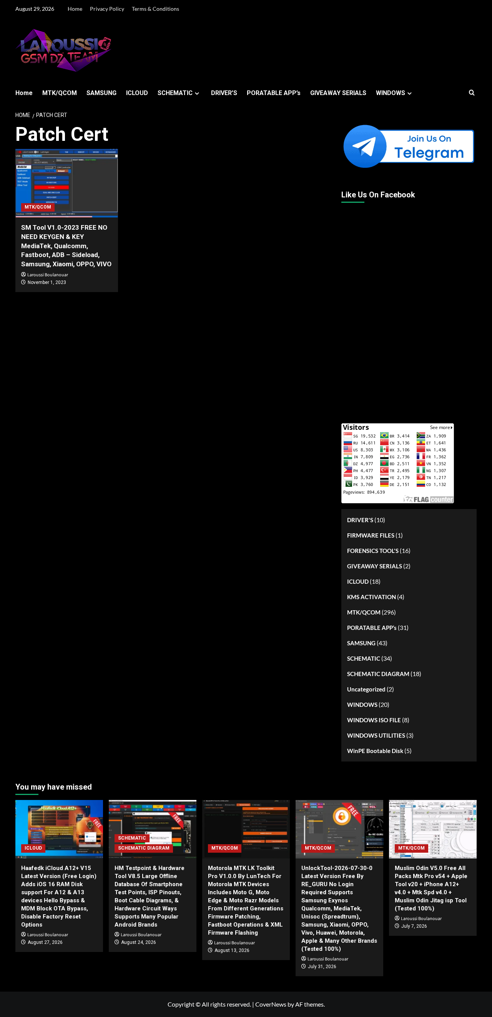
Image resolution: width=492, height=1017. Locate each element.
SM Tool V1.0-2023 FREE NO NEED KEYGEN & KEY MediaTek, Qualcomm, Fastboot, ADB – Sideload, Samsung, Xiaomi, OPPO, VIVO (66, 246)
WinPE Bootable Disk (375, 750)
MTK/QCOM (59, 93)
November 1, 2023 (47, 282)
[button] (472, 93)
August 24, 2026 (138, 942)
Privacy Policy (107, 8)
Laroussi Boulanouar (47, 275)
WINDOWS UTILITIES (376, 735)
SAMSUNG (101, 93)
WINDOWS (390, 93)
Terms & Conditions (155, 8)
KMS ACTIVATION (371, 596)
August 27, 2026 (45, 942)
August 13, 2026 (231, 950)
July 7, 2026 (414, 926)
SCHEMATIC (175, 93)
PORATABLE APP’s (274, 93)
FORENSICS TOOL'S (373, 550)
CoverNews (270, 1004)
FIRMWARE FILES (370, 535)
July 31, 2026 (322, 966)
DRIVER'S (360, 519)
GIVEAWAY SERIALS (338, 93)
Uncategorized (366, 689)
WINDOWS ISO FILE (374, 719)
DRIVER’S (224, 93)
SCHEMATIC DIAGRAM (378, 673)
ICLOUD (137, 93)
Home (75, 8)
